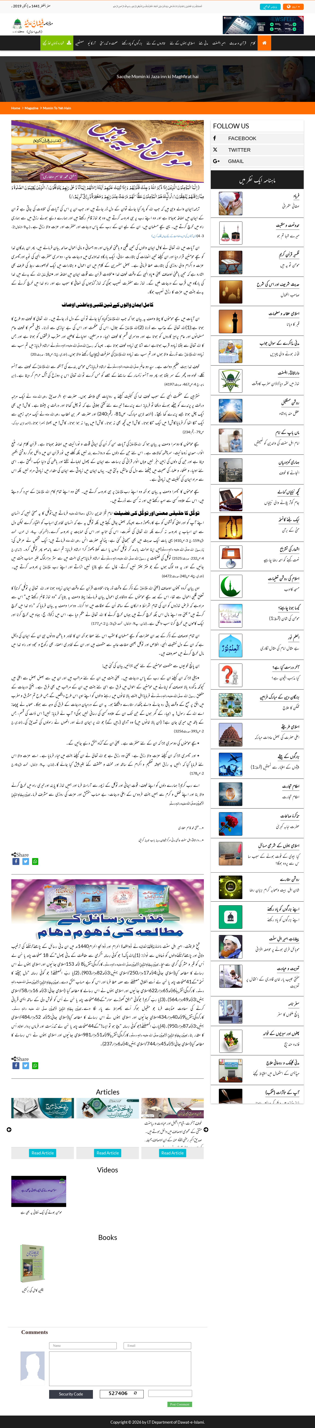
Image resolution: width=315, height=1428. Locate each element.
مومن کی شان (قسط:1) (284, 618)
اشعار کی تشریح (289, 549)
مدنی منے (203, 42)
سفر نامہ (293, 1003)
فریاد (296, 195)
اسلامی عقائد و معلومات (284, 313)
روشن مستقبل (290, 402)
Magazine (31, 108)
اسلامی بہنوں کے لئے (182, 42)
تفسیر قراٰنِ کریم (289, 254)
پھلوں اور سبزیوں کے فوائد (281, 1033)
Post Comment (179, 1404)
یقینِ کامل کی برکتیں (33, 1289)
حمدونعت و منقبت (287, 225)
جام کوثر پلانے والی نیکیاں (281, 502)
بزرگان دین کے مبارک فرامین (279, 696)
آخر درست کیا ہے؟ (285, 667)
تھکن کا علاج (291, 707)
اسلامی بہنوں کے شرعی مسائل (278, 845)
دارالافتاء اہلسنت (288, 372)
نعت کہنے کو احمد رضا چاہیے (281, 559)
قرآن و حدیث (237, 42)
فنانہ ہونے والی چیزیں (284, 353)
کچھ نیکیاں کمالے (288, 491)
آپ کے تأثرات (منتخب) (282, 1092)
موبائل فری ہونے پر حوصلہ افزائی (277, 949)
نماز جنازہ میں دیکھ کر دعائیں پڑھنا (277, 1103)
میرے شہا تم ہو (288, 235)
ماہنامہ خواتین (270, 6)
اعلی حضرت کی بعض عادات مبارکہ (277, 737)
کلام (253, 42)
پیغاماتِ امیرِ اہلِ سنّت (284, 938)
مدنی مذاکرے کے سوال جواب (279, 343)
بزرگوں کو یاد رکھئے (132, 42)
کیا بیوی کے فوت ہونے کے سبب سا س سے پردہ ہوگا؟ (273, 859)
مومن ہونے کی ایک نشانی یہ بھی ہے (41, 1212)
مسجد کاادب (291, 589)
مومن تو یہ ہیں (289, 265)
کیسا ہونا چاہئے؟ (288, 607)
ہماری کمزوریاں (289, 462)
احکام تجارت (290, 786)
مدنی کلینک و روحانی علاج (282, 1062)
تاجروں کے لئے (156, 42)
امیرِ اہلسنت (218, 42)
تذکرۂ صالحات (289, 815)
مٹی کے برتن (290, 530)
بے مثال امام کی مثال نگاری (279, 648)
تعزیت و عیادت (288, 968)
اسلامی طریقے (290, 726)
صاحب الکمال (290, 294)
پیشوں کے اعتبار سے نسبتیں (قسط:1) (275, 767)
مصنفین (79, 42)
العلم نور (293, 637)
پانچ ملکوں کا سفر (288, 1014)
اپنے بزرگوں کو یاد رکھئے (283, 909)
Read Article (43, 1152)
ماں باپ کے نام (287, 432)
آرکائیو (92, 42)
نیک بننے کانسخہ (289, 519)
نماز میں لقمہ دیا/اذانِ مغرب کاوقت (275, 383)
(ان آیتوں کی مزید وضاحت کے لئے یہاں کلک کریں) (174, 236)
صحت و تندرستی (109, 42)
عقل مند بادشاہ (289, 413)
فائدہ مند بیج (291, 1044)
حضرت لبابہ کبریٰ (287, 826)
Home (15, 108)
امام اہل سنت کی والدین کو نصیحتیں (276, 443)
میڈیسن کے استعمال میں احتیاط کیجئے (276, 1073)
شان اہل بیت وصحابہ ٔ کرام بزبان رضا (274, 889)
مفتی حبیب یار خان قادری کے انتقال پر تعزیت (272, 982)
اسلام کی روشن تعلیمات (283, 578)
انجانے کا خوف (289, 472)
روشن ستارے (289, 879)
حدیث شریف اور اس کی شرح (278, 284)
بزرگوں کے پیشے (288, 756)
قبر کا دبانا (293, 324)
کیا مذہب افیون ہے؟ (285, 677)
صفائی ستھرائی (290, 206)
